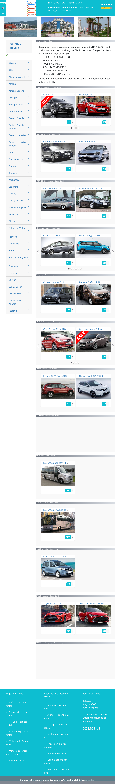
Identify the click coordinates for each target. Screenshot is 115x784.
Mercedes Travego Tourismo (58, 509)
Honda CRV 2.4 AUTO (55, 376)
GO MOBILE (91, 728)
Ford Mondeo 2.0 (52, 188)
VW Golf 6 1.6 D (87, 141)
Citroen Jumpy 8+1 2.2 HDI (57, 282)
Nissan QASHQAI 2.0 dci (92, 376)
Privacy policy (16, 760)
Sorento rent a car (57, 753)
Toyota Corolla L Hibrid (91, 603)
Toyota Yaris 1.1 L (52, 603)
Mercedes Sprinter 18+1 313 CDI (60, 462)
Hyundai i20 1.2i (87, 94)
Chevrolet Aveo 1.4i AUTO (93, 329)
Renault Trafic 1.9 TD (90, 282)
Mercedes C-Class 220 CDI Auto (96, 188)
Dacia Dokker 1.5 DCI (54, 556)
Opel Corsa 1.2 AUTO (54, 329)
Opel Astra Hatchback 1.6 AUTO (60, 141)
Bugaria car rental (15, 693)
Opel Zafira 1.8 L (52, 235)
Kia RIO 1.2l (49, 94)
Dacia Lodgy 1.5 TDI (89, 235)
